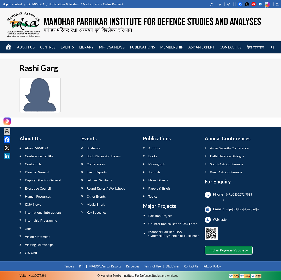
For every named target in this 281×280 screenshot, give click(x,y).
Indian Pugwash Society (228, 250)
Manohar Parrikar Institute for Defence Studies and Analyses (152, 22)
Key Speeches (96, 212)
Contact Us (33, 164)
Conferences (96, 164)
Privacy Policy (212, 266)
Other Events (96, 196)
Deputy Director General (43, 180)
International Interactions (43, 212)
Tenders (69, 266)
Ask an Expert (201, 47)
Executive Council (38, 188)
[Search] (272, 47)
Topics (152, 196)
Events (67, 47)
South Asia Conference (226, 164)
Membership (171, 47)
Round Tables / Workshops (106, 188)
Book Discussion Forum (104, 156)
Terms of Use (152, 266)
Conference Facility (39, 156)
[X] (7, 148)
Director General (37, 172)
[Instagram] (7, 121)
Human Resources (38, 196)
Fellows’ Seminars (99, 180)
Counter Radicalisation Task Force (172, 224)
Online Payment (113, 4)
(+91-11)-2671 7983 (239, 194)
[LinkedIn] (7, 156)
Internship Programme (41, 220)
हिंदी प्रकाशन (255, 47)
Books (152, 156)
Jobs (28, 228)
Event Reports (97, 172)
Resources (132, 266)
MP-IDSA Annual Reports (105, 266)
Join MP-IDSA (35, 4)
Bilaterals (93, 148)
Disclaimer (172, 266)
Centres (47, 47)
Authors (154, 148)
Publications (142, 47)
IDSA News (33, 204)
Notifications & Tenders (64, 4)
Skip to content (12, 4)
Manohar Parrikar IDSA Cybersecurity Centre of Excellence (173, 233)
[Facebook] (7, 140)
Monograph (156, 164)
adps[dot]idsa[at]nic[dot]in (242, 209)
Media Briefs (91, 4)
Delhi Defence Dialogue (227, 156)
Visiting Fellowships (39, 245)
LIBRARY (86, 47)
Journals (154, 172)
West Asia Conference (226, 172)
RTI (81, 266)
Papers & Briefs (159, 188)
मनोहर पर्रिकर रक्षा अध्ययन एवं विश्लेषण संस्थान (88, 29)
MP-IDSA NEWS (111, 47)
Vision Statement (37, 237)
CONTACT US (230, 47)
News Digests (158, 180)
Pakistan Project (160, 216)
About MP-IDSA (37, 148)
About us (26, 47)
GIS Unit (31, 253)
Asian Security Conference (229, 148)
